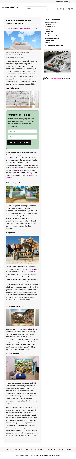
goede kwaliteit (29, 272)
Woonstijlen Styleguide (62, 1)
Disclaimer (38, 449)
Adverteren (18, 449)
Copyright (28, 449)
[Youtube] (72, 9)
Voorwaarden (50, 449)
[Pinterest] (69, 9)
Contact (8, 449)
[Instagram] (58, 9)
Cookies (68, 449)
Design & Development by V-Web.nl (47, 455)
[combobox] (36, 8)
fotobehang (16, 170)
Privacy (60, 449)
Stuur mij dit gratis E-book (19, 142)
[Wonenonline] (13, 7)
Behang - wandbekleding (21, 28)
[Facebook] (63, 9)
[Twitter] (66, 9)
